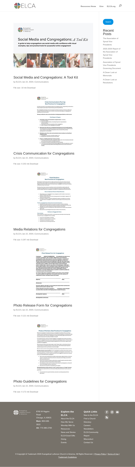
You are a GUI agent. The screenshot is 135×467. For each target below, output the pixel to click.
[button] (120, 5)
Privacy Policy (100, 454)
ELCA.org (111, 6)
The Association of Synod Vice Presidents (110, 41)
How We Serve (67, 422)
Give (101, 6)
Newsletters (88, 429)
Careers (87, 425)
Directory (87, 422)
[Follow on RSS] (107, 417)
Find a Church (90, 418)
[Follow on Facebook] (107, 412)
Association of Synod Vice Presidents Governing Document (112, 65)
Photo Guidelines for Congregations (40, 381)
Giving (63, 439)
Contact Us (88, 442)
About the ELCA (67, 418)
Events (64, 442)
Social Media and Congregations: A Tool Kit (45, 77)
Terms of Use (113, 454)
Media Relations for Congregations (39, 229)
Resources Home (88, 6)
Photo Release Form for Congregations (42, 305)
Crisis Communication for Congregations (43, 153)
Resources (65, 429)
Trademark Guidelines (67, 457)
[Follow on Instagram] (112, 412)
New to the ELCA (91, 415)
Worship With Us (68, 425)
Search (108, 22)
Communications (42, 82)
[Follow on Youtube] (117, 412)
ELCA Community (91, 432)
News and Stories (68, 432)
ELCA (18, 82)
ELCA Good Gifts (68, 436)
